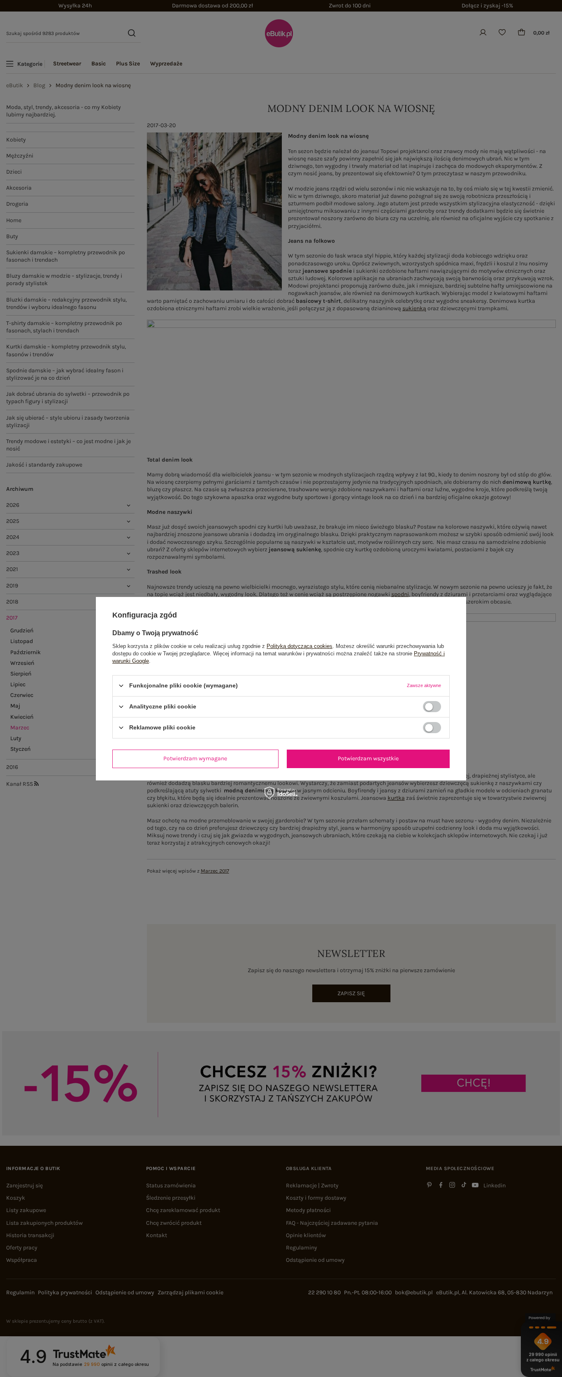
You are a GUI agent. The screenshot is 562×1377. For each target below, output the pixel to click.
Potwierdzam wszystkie (368, 758)
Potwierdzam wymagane (195, 758)
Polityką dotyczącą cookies (299, 646)
